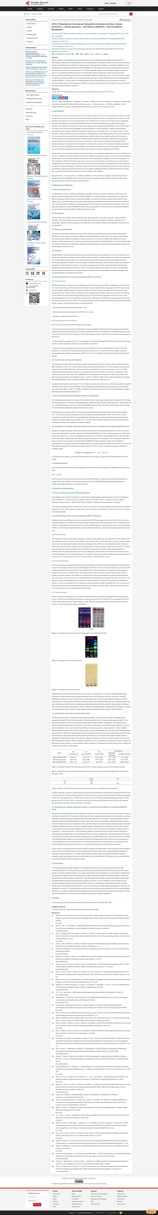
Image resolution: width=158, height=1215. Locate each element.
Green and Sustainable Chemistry (37, 222)
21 (111, 430)
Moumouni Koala (56, 33)
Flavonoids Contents (78, 91)
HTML (77, 54)
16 (96, 343)
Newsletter (29, 109)
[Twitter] (27, 273)
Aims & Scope (31, 23)
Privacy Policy (121, 1204)
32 (63, 795)
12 (112, 166)
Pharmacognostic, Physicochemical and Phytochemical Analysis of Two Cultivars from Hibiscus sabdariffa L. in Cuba (36, 55)
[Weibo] (43, 273)
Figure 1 (54, 544)
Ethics (73, 1194)
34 (92, 841)
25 (113, 539)
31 (69, 733)
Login (129, 3)
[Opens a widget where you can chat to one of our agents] (151, 1212)
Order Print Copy (31, 112)
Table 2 (75, 746)
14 (101, 171)
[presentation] (91, 452)
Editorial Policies (76, 1196)
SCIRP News (100, 1213)
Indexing (30, 41)
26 (89, 588)
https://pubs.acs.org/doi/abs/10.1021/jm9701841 (70, 1097)
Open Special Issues (32, 95)
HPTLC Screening (108, 91)
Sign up (71, 1213)
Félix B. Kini (124, 33)
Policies (120, 1191)
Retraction (120, 1201)
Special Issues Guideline (34, 102)
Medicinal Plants (67, 91)
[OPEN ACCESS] (110, 3)
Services (90, 9)
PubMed (65, 931)
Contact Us (29, 116)
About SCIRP (77, 1191)
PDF (72, 54)
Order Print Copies (96, 1196)
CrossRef (59, 923)
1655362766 (32, 290)
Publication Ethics (122, 1196)
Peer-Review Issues (77, 1201)
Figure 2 (54, 565)
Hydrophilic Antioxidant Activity (93, 91)
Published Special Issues (34, 98)
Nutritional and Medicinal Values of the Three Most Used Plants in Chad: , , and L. (36, 74)
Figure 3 (107, 601)
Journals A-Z (56, 1194)
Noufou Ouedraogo (91, 33)
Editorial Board (31, 34)
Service (94, 1191)
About (80, 9)
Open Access (121, 1194)
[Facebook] (32, 273)
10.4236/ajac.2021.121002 (62, 54)
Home (30, 9)
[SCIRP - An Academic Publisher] (37, 3)
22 (113, 430)
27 (110, 704)
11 (70, 161)
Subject (55, 1196)
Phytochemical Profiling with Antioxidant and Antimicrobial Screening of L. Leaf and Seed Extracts (35, 82)
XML (81, 54)
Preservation (120, 1199)
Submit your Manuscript (85, 1213)
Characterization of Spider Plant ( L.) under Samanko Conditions (36, 62)
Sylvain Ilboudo (103, 33)
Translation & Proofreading (98, 1199)
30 (121, 709)
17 (55, 356)
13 (99, 171)
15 (90, 204)
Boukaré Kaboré (114, 33)
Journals (51, 9)
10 (68, 161)
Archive (29, 31)
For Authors (75, 1199)
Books (61, 9)
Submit (100, 9)
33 (89, 836)
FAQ (27, 119)
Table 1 (99, 720)
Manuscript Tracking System (99, 1194)
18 (125, 364)
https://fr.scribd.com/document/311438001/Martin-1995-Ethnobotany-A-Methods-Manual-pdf (82, 1020)
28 (117, 706)
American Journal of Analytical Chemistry (63, 20)
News (70, 9)
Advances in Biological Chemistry (36, 155)
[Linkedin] (38, 273)
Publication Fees (32, 38)
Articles (40, 9)
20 (90, 420)
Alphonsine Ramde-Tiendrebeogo (73, 33)
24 (60, 474)
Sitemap (55, 1201)
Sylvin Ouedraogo (57, 36)
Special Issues (76, 1206)
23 (112, 436)
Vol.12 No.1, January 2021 (84, 20)
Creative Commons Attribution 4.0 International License (92, 1183)
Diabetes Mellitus (57, 91)
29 (118, 709)
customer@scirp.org (35, 283)
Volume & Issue (95, 1204)
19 (123, 384)
